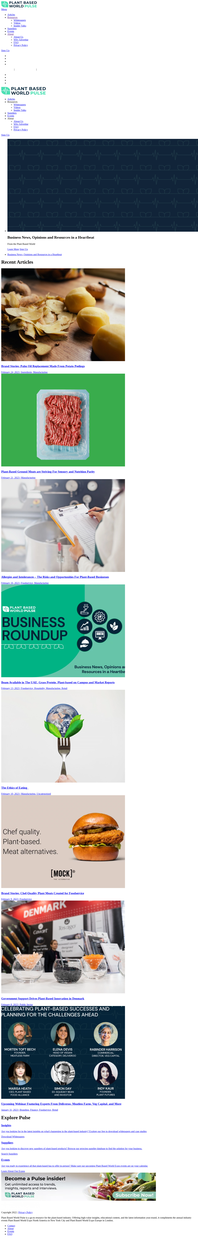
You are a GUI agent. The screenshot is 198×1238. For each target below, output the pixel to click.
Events (10, 31)
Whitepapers (20, 20)
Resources (12, 17)
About (10, 34)
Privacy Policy (21, 45)
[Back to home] (19, 6)
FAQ (16, 42)
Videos (17, 23)
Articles (11, 14)
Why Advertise (21, 39)
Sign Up (5, 50)
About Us (18, 37)
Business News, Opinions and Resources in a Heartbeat (34, 254)
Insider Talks (20, 25)
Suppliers (12, 28)
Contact (11, 1225)
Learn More (13, 249)
